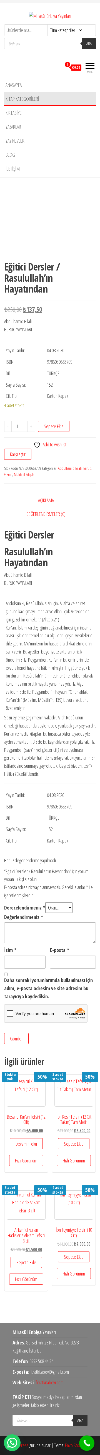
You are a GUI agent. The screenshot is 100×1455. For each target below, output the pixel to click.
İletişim (13, 168)
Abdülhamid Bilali (70, 468)
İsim (10, 950)
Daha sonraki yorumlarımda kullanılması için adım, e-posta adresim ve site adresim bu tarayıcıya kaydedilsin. (48, 988)
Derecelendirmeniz (24, 907)
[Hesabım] (57, 67)
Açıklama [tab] (46, 500)
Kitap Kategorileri (22, 98)
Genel (8, 474)
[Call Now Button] (86, 1443)
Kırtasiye (14, 112)
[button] (12, 1442)
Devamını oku (26, 1143)
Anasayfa (14, 85)
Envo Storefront (78, 1445)
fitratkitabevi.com (50, 1382)
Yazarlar (13, 126)
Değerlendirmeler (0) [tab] (46, 514)
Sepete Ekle (54, 426)
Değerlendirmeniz (23, 917)
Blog (10, 154)
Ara (89, 43)
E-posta (59, 950)
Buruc (87, 468)
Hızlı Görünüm (26, 1160)
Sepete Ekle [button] (74, 1143)
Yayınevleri (16, 140)
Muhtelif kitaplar (25, 474)
